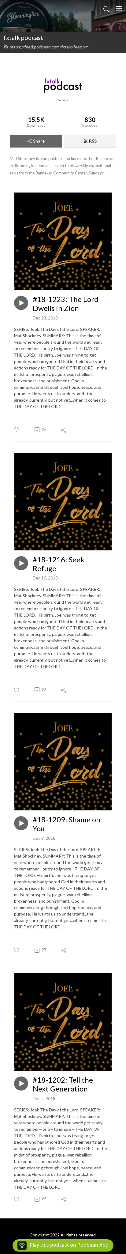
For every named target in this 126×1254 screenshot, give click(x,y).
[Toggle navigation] (119, 8)
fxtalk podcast (23, 37)
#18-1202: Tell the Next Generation (63, 1084)
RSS (93, 140)
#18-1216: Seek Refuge (58, 564)
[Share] (64, 429)
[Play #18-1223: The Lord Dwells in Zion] (21, 303)
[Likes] (16, 429)
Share (39, 140)
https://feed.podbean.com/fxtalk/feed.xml (49, 46)
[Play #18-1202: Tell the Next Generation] (21, 1083)
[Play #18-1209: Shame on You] (21, 823)
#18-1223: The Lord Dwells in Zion (65, 303)
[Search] (106, 8)
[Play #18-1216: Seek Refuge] (21, 563)
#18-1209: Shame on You (66, 824)
